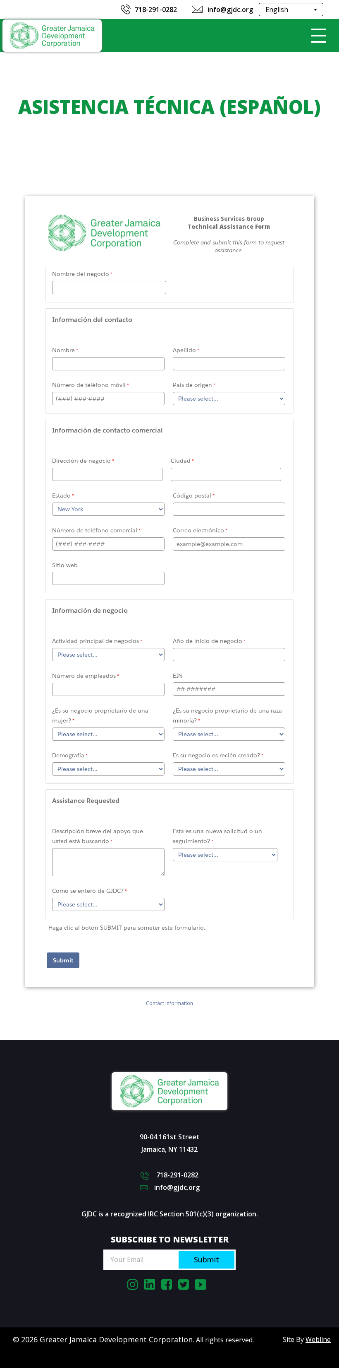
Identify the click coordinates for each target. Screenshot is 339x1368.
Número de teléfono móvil (89, 385)
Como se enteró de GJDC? (88, 890)
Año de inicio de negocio (207, 641)
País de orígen (192, 385)
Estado (61, 495)
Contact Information (169, 1003)
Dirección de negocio (81, 460)
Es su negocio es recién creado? (216, 755)
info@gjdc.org (230, 9)
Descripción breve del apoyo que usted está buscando (97, 836)
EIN (178, 675)
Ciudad (181, 460)
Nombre (63, 350)
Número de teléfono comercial (94, 530)
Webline (318, 1339)
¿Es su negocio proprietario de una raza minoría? (227, 715)
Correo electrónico (198, 530)
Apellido (184, 350)
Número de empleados (84, 675)
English (276, 9)
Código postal (192, 495)
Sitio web (65, 565)
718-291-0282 (156, 9)
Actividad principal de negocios (95, 641)
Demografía (68, 755)
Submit (206, 1259)
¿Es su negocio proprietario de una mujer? (100, 715)
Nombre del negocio (80, 274)
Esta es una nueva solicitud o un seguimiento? (217, 836)
